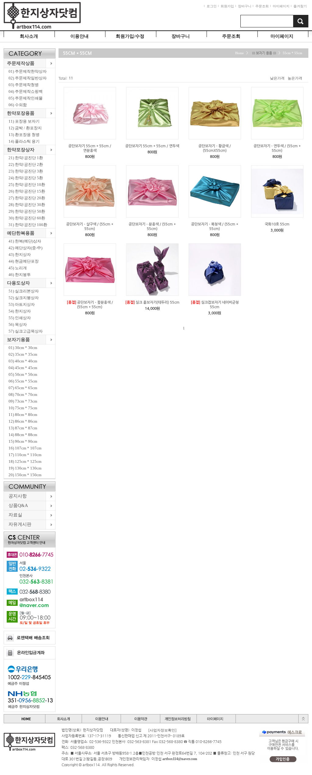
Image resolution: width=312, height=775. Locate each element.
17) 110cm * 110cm (25, 454)
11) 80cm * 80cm (23, 414)
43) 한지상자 (20, 254)
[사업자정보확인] (162, 730)
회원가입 (227, 6)
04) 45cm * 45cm (23, 367)
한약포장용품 (20, 113)
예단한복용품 (20, 233)
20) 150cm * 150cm (25, 475)
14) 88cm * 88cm (23, 434)
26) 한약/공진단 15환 (27, 191)
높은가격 (295, 78)
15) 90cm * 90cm (23, 441)
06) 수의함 (18, 105)
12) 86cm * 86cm (23, 421)
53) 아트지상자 (22, 304)
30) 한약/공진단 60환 (27, 218)
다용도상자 (18, 283)
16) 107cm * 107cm (25, 448)
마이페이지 (281, 6)
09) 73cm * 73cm (23, 401)
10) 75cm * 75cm (23, 408)
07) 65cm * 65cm (23, 388)
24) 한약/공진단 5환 (26, 178)
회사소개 (29, 36)
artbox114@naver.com (179, 759)
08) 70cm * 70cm (23, 394)
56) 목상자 (18, 324)
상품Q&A (18, 505)
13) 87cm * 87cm (23, 428)
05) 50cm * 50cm (23, 374)
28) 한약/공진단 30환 (27, 204)
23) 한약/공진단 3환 (26, 171)
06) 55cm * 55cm (23, 381)
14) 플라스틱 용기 (24, 141)
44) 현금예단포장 (24, 261)
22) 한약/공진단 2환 (26, 164)
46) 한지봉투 (20, 274)
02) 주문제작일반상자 (28, 78)
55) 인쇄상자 (20, 318)
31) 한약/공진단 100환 (28, 224)
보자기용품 (18, 339)
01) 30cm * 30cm (23, 347)
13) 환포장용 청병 (24, 134)
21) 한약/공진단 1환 (26, 157)
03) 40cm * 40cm (23, 361)
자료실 (15, 514)
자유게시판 (20, 524)
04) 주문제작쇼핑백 (26, 91)
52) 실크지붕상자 (24, 297)
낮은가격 (277, 78)
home (239, 53)
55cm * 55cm (292, 53)
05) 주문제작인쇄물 (26, 98)
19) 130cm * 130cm (25, 468)
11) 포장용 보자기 (24, 121)
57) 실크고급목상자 (26, 331)
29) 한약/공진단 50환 (27, 211)
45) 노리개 (18, 268)
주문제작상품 (20, 63)
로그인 (212, 6)
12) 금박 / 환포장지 (25, 128)
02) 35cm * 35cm (23, 354)
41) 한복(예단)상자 (25, 241)
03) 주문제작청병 (24, 84)
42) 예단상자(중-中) (25, 248)
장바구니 (244, 6)
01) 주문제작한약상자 (28, 71)
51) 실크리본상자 (24, 291)
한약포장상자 (20, 149)
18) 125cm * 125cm (25, 461)
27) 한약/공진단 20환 (27, 198)
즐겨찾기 (300, 6)
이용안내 (79, 36)
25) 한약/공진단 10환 (27, 184)
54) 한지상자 (20, 311)
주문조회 (262, 6)
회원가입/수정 (130, 36)
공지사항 (18, 496)
